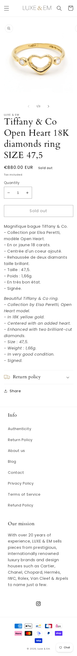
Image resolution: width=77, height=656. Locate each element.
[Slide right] (48, 106)
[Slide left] (28, 106)
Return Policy (20, 439)
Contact (16, 472)
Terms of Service (24, 494)
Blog (12, 461)
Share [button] (15, 390)
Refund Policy (20, 505)
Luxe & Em (44, 648)
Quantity (12, 183)
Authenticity (19, 428)
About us (16, 450)
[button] (6, 8)
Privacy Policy (21, 483)
